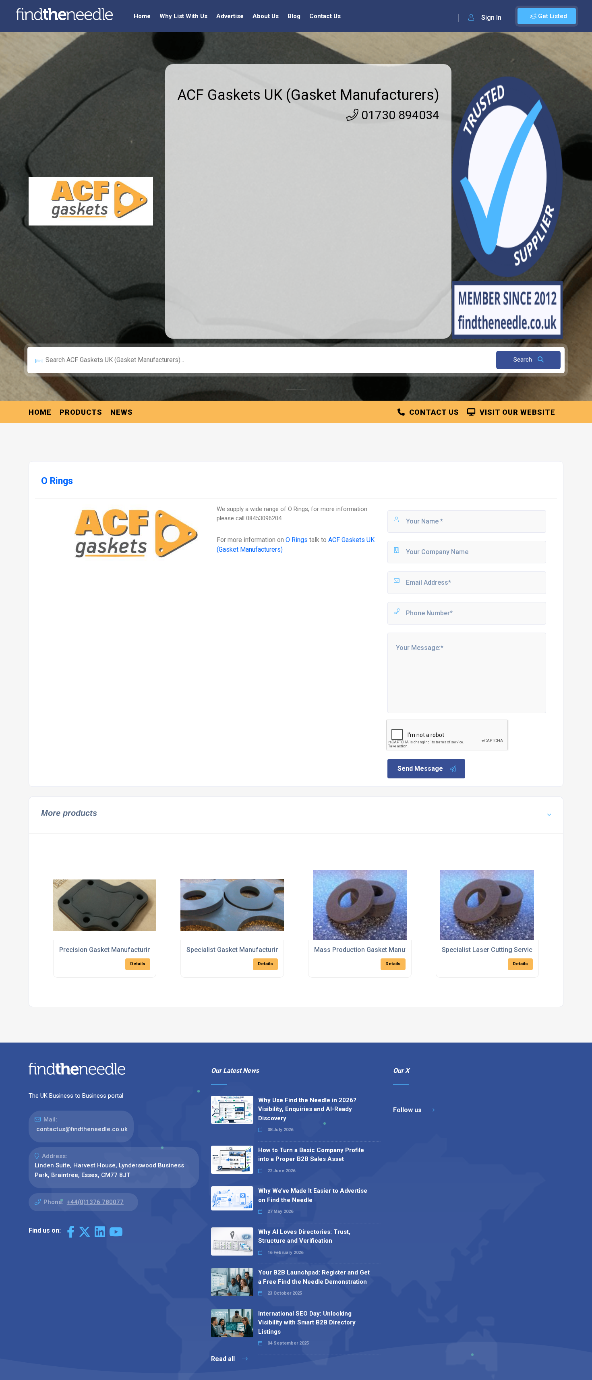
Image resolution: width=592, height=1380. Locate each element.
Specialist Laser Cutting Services (491, 950)
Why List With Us (183, 16)
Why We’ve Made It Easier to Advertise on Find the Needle (312, 1195)
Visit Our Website (515, 412)
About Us (266, 16)
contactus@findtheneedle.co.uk (82, 1129)
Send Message (420, 768)
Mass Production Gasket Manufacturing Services (387, 950)
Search (523, 359)
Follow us (408, 1110)
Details (137, 963)
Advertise (230, 16)
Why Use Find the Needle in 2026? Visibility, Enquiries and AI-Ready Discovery (307, 1109)
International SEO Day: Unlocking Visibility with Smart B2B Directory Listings (307, 1322)
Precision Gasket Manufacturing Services (120, 950)
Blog (294, 16)
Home (142, 16)
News (121, 412)
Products (81, 412)
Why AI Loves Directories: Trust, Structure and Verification (304, 1236)
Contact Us (325, 16)
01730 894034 (398, 115)
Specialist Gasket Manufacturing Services (248, 950)
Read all (223, 1359)
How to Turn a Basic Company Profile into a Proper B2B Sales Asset (311, 1154)
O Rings (297, 540)
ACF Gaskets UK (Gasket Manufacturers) (308, 95)
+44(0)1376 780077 (95, 1202)
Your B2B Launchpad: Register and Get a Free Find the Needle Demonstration (314, 1277)
